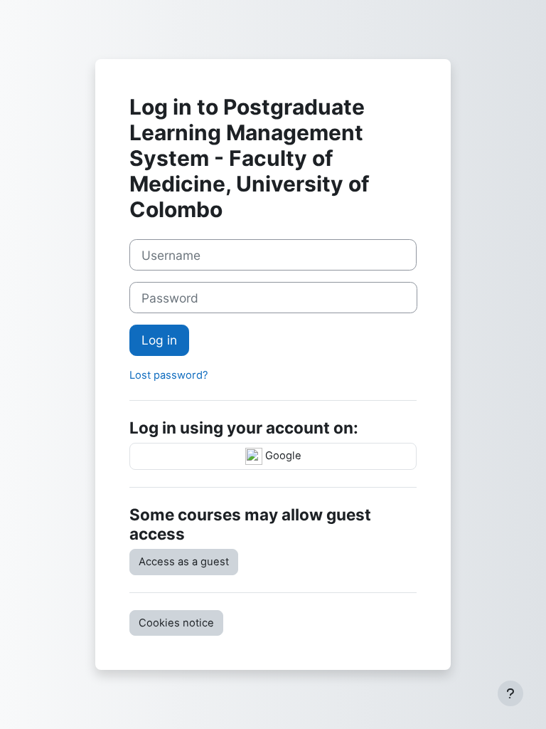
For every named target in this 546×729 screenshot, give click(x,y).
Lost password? (168, 375)
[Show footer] (510, 693)
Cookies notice (176, 623)
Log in (159, 339)
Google (281, 455)
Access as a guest (184, 561)
